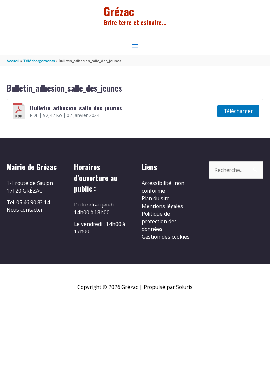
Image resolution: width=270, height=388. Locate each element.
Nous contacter (25, 209)
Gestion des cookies (166, 236)
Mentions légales (162, 206)
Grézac (118, 11)
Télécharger (238, 111)
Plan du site (156, 198)
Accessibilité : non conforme (163, 187)
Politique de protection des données (159, 221)
